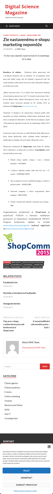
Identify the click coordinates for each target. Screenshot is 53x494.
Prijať (26, 470)
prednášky (26, 267)
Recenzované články (13, 405)
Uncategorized (11, 418)
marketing (38, 265)
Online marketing (34, 35)
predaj (7, 267)
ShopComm (37, 267)
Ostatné (8, 400)
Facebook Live (10, 282)
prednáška (16, 267)
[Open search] (46, 26)
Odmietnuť (26, 478)
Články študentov (10, 35)
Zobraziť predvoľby (26, 485)
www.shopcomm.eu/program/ (16, 225)
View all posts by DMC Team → (33, 349)
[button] (49, 446)
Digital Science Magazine (22, 9)
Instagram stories (11, 303)
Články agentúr (11, 383)
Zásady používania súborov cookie (25, 491)
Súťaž (7, 409)
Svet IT (8, 414)
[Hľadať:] (26, 366)
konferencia (16, 265)
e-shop (7, 265)
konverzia (28, 265)
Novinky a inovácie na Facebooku (19, 293)
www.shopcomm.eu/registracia (19, 228)
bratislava (16, 262)
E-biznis (22, 35)
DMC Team (21, 49)
